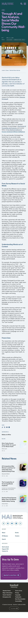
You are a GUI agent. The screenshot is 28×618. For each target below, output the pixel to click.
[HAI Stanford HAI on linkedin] (16, 523)
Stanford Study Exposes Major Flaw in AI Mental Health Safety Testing (9, 499)
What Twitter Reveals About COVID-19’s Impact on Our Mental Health (9, 445)
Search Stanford (7, 594)
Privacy (17, 592)
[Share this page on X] (4, 427)
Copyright (17, 594)
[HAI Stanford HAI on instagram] (20, 523)
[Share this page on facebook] (7, 427)
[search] (21, 4)
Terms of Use (18, 590)
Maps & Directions (7, 592)
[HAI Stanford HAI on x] (3, 523)
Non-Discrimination (20, 599)
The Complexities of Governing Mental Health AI (8, 483)
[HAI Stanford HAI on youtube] (12, 523)
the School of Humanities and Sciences (14, 127)
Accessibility (18, 601)
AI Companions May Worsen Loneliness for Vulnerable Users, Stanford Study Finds (8, 468)
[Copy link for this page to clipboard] (2, 427)
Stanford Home (7, 590)
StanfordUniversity (14, 586)
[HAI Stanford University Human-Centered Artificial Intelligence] (8, 4)
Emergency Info (7, 597)
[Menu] (25, 4)
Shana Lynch (4, 448)
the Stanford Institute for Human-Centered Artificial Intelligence (13, 130)
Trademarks (18, 597)
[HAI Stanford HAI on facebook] (7, 523)
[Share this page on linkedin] (9, 427)
